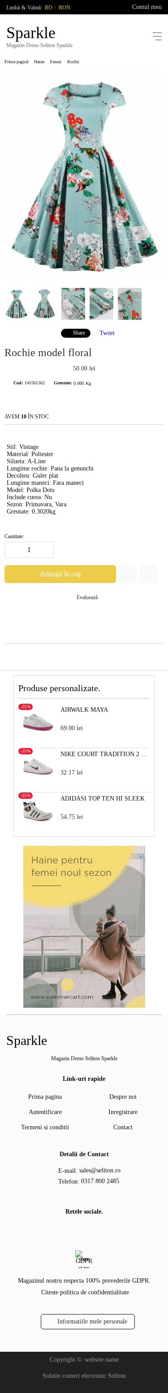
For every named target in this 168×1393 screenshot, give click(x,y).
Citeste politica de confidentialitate (85, 1292)
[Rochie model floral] (84, 279)
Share (79, 333)
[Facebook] (76, 1231)
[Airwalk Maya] (38, 735)
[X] (90, 1230)
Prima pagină (16, 61)
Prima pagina (45, 1096)
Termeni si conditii (45, 1127)
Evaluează (87, 597)
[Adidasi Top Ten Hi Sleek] (38, 824)
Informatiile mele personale (92, 1321)
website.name (102, 1359)
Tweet (107, 332)
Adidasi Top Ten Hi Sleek (102, 798)
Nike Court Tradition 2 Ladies (105, 754)
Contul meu (147, 7)
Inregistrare (123, 1112)
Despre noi (123, 1096)
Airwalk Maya (84, 709)
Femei (55, 61)
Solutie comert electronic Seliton (84, 1375)
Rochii (73, 61)
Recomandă (149, 574)
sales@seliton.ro (100, 1170)
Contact (123, 1127)
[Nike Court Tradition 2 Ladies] (38, 780)
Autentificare (45, 1112)
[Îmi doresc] (128, 574)
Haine (39, 61)
